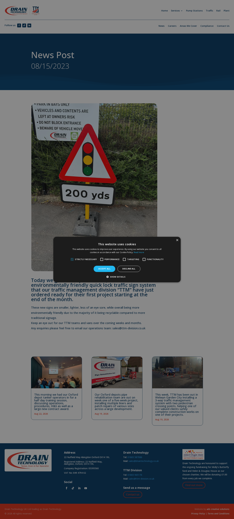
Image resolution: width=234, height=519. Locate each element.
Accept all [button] (104, 268)
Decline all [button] (128, 268)
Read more (139, 252)
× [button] (177, 240)
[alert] (117, 259)
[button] (117, 276)
